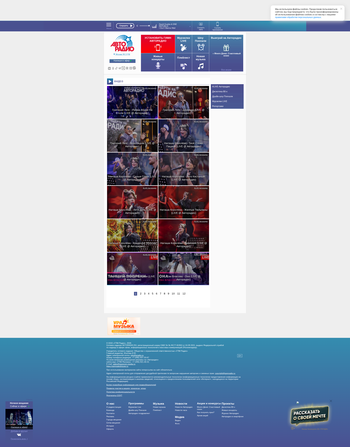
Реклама (110, 416)
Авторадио (232, 416)
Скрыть (29, 400)
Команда (110, 410)
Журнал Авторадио (230, 413)
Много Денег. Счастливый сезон (227, 54)
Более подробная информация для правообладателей (131, 385)
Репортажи (217, 106)
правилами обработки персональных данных (298, 17)
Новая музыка (159, 407)
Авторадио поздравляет (139, 413)
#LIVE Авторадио (149, 88)
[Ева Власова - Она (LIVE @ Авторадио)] (182, 257)
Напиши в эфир (122, 60)
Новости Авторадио (183, 407)
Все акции (226, 70)
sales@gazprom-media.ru (124, 364)
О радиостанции (113, 407)
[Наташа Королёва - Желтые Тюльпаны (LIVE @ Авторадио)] (182, 190)
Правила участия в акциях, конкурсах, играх (126, 388)
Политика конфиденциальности (120, 392)
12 (184, 293)
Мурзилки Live (134, 407)
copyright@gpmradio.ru (225, 373)
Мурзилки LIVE (219, 101)
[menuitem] (117, 403)
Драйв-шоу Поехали (222, 96)
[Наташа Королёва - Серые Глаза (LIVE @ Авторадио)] (131, 157)
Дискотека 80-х (219, 91)
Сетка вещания (113, 423)
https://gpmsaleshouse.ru (117, 366)
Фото (177, 423)
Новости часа (181, 410)
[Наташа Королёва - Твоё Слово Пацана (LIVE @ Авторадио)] (182, 124)
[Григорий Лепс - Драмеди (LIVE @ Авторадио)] (182, 91)
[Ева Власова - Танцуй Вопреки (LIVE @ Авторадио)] (131, 257)
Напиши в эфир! (19, 427)
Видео (178, 420)
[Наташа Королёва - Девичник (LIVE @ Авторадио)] (182, 224)
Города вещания (113, 419)
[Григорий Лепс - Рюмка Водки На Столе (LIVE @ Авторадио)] (131, 91)
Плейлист (157, 410)
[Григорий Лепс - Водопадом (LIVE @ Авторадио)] (131, 124)
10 (173, 293)
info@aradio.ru (137, 355)
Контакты (110, 413)
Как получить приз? (205, 412)
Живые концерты (229, 410)
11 (178, 293)
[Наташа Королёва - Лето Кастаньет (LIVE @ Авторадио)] (182, 157)
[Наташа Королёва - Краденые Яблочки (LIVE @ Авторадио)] (131, 224)
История (110, 426)
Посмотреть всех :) (19, 439)
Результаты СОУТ (114, 395)
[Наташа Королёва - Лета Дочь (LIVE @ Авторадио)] (131, 190)
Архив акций (202, 415)
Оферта (110, 429)
